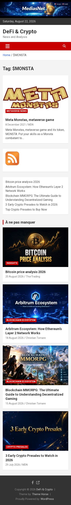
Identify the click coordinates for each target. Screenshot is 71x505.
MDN (30, 124)
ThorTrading (33, 276)
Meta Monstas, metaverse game (29, 120)
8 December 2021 (15, 124)
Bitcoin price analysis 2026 (22, 182)
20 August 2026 (14, 276)
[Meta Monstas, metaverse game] (35, 95)
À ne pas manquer (20, 222)
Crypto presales (17, 447)
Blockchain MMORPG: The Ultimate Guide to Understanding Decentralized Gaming (34, 394)
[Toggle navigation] (7, 46)
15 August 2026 (14, 403)
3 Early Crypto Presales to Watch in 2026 (31, 204)
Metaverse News (17, 111)
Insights (12, 263)
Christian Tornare (36, 337)
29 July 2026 (12, 464)
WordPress (47, 499)
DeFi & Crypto (20, 31)
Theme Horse (40, 494)
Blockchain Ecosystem (21, 320)
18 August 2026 (14, 337)
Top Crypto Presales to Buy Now (26, 209)
